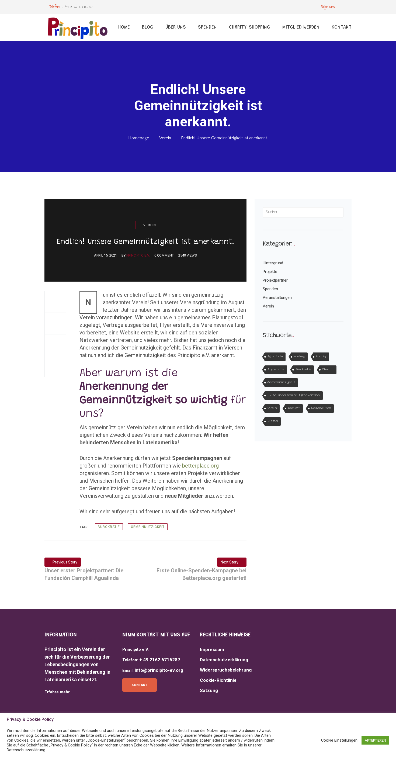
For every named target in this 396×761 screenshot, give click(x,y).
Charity (328, 369)
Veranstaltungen (277, 297)
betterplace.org (200, 465)
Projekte (270, 271)
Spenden (270, 288)
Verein (165, 138)
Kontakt (139, 685)
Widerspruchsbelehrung (226, 670)
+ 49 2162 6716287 (77, 7)
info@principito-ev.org (159, 670)
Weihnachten (321, 408)
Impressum (212, 649)
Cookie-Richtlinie (218, 680)
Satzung (209, 690)
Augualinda (276, 369)
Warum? (294, 408)
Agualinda (275, 356)
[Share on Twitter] (55, 323)
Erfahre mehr (57, 692)
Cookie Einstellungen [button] (339, 740)
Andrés (321, 356)
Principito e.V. (138, 255)
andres (299, 356)
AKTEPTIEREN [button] (375, 740)
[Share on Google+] (55, 345)
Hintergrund (273, 263)
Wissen (273, 421)
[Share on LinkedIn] (55, 366)
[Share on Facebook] (55, 302)
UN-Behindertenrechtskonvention (294, 395)
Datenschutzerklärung (224, 659)
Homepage (138, 138)
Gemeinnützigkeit (148, 527)
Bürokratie (109, 527)
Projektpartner (275, 280)
